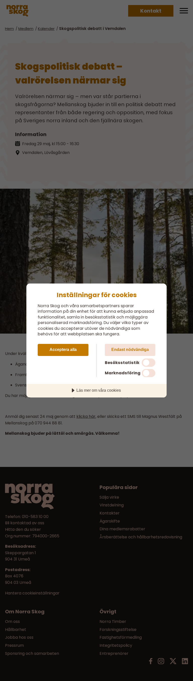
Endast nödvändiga (130, 349)
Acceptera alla (63, 349)
